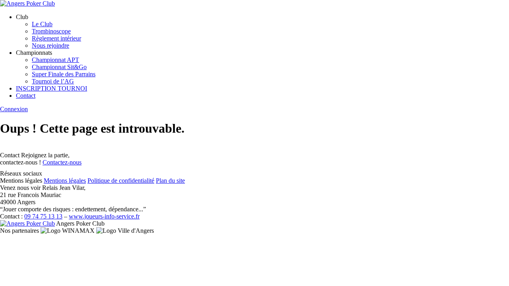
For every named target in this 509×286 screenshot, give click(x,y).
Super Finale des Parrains (63, 74)
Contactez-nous (62, 162)
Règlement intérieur (56, 38)
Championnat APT (55, 59)
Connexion (14, 109)
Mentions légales (65, 180)
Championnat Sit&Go (59, 67)
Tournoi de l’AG (53, 81)
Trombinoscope (51, 31)
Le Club (42, 24)
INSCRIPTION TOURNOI (51, 88)
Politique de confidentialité (120, 180)
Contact (25, 95)
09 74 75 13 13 (43, 216)
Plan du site (170, 180)
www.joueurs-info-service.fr (104, 216)
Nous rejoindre (50, 45)
